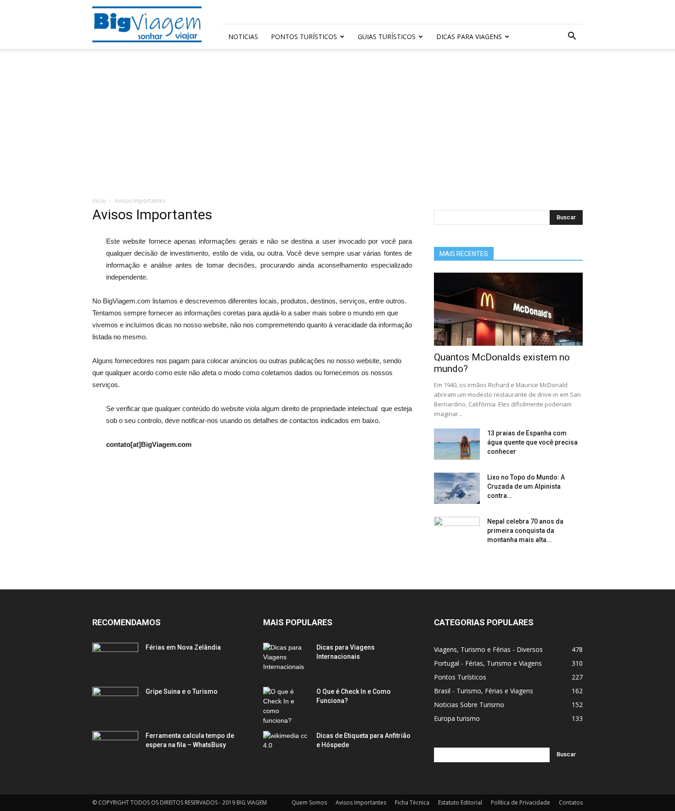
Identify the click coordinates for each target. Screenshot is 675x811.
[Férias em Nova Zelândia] (115, 659)
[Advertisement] (337, 127)
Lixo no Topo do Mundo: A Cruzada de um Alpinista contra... (526, 486)
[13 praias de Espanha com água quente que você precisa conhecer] (457, 444)
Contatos (571, 802)
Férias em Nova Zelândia (183, 647)
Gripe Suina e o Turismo (182, 691)
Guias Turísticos (387, 36)
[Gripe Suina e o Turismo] (115, 703)
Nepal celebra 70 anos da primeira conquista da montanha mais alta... (525, 530)
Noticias (243, 36)
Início (99, 201)
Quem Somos (309, 802)
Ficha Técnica (412, 802)
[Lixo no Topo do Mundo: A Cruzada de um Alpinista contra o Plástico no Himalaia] (457, 488)
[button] (572, 37)
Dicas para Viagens (469, 36)
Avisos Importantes (361, 802)
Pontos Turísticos (304, 36)
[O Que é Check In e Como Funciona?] (286, 706)
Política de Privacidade (520, 802)
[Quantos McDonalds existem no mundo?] (508, 309)
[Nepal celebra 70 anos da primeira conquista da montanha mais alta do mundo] (457, 533)
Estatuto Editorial (460, 802)
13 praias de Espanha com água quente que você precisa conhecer (532, 442)
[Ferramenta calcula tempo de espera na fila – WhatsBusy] (115, 747)
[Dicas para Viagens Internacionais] (286, 659)
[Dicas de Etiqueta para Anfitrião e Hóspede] (286, 747)
